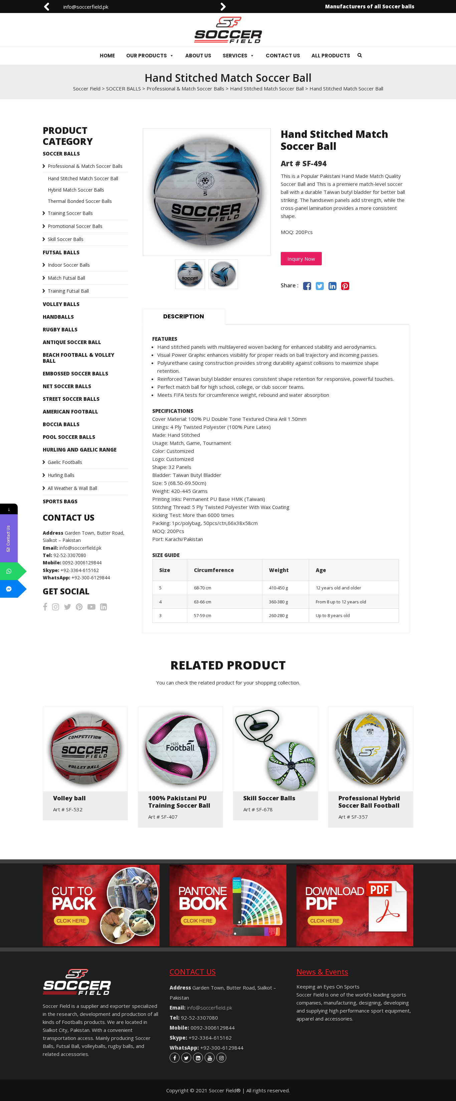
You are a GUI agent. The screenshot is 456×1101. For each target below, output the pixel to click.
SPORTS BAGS (60, 501)
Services (235, 55)
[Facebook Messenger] (9, 589)
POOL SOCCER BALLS (69, 437)
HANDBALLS (58, 316)
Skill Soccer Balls (65, 239)
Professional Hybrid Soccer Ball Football (369, 802)
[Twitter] (186, 1058)
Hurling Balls (61, 475)
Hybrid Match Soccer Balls (76, 190)
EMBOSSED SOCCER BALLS (75, 373)
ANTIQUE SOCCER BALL (72, 342)
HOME (107, 55)
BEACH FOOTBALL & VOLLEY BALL (78, 357)
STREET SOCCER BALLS (71, 398)
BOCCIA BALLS (61, 424)
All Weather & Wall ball (72, 488)
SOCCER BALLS (61, 153)
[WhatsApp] (9, 571)
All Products (330, 55)
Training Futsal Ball (68, 291)
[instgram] (221, 1058)
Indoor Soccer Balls (69, 265)
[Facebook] (175, 1058)
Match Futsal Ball (66, 278)
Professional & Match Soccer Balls (85, 166)
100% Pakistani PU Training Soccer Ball (179, 802)
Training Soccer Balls (70, 213)
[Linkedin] (198, 1058)
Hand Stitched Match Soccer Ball (83, 178)
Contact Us (283, 55)
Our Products (146, 55)
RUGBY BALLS (60, 329)
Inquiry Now (301, 258)
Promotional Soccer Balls (75, 226)
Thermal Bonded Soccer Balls (80, 201)
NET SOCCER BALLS (67, 386)
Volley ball (69, 798)
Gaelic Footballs (65, 462)
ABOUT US (198, 55)
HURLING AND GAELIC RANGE (80, 449)
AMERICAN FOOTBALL (70, 411)
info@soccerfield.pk (74, 6)
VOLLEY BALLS (61, 304)
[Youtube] (210, 1058)
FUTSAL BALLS (61, 252)
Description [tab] (183, 316)
